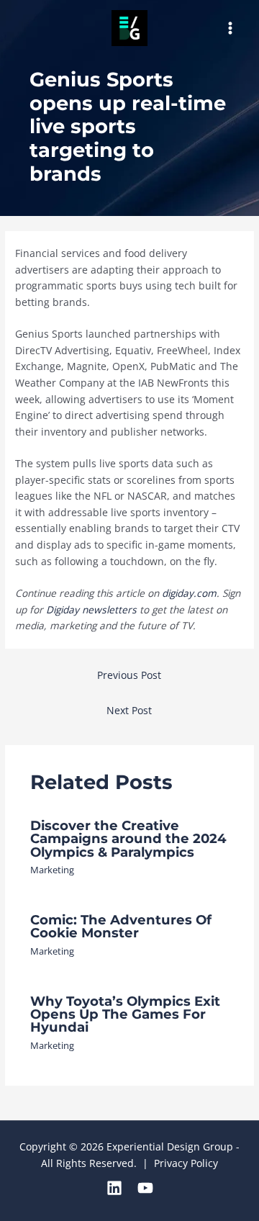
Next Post (129, 710)
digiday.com (189, 593)
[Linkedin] (114, 1188)
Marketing (52, 869)
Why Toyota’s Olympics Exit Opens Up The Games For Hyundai (125, 1014)
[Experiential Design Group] (129, 28)
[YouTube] (145, 1188)
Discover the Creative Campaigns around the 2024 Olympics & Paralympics (128, 838)
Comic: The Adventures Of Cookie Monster (121, 926)
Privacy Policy (186, 1163)
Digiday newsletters (91, 609)
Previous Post (129, 675)
